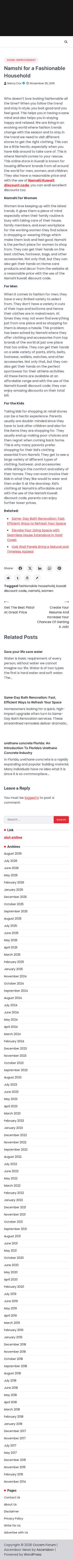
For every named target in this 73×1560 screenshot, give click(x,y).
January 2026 (13, 890)
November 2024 (15, 976)
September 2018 (15, 1366)
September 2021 (15, 1229)
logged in (32, 797)
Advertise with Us (16, 1533)
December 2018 (15, 1344)
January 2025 (13, 969)
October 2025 (14, 904)
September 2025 (16, 911)
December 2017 (15, 1431)
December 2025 (15, 897)
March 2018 (12, 1409)
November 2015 (15, 1467)
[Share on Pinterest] (59, 568)
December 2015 (15, 1460)
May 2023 (10, 1099)
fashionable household (37, 586)
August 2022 (12, 1157)
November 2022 (15, 1142)
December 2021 (15, 1207)
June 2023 (11, 1092)
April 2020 (11, 1279)
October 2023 (14, 1063)
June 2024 (11, 1012)
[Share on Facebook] (20, 568)
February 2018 (13, 1417)
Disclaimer (11, 1511)
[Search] (66, 42)
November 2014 (15, 1482)
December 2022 (15, 1135)
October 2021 (13, 1222)
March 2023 (12, 1113)
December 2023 (15, 1048)
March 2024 (12, 1034)
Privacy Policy (13, 1518)
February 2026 (14, 882)
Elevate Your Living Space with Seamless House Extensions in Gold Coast (34, 535)
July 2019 (10, 1294)
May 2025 (10, 940)
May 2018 (10, 1395)
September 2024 (16, 991)
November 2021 (15, 1215)
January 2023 (13, 1128)
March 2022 (12, 1186)
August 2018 (12, 1373)
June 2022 (11, 1171)
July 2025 (10, 926)
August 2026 (13, 854)
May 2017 (10, 1453)
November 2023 (15, 1056)
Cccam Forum (44, 1545)
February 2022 (14, 1193)
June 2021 (11, 1243)
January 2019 (13, 1337)
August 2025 (12, 919)
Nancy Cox (14, 83)
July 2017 (10, 1446)
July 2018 (10, 1381)
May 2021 (10, 1251)
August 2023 (12, 1077)
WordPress (32, 1554)
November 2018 (15, 1352)
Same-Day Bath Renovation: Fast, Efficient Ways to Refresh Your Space (36, 521)
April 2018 (10, 1402)
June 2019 (11, 1301)
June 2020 (11, 1265)
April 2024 (11, 1027)
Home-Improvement (21, 60)
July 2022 (10, 1164)
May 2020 (11, 1272)
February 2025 (14, 962)
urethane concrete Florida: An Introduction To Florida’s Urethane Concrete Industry (30, 748)
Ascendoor (45, 1549)
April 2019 (10, 1316)
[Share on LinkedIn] (40, 568)
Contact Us (12, 1497)
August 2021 (12, 1236)
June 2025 (11, 933)
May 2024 (11, 1020)
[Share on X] (30, 568)
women (47, 591)
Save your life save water (23, 652)
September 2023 (16, 1070)
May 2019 (10, 1308)
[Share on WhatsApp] (49, 568)
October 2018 (13, 1359)
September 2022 (16, 1150)
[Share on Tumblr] (17, 578)
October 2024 (14, 984)
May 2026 (11, 875)
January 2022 (13, 1200)
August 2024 (13, 998)
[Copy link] (37, 578)
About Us (10, 1504)
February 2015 (13, 1474)
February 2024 (14, 1041)
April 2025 (10, 947)
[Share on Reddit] (8, 578)
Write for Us (12, 1526)
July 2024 (10, 1005)
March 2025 (12, 955)
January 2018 (13, 1424)
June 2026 (11, 868)
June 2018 (11, 1388)
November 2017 (15, 1438)
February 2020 (14, 1287)
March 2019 (12, 1323)
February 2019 (13, 1330)
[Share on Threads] (27, 578)
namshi (34, 591)
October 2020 (14, 1258)
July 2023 (10, 1085)
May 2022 (10, 1178)
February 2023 (14, 1121)
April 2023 (10, 1106)
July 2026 (10, 861)
